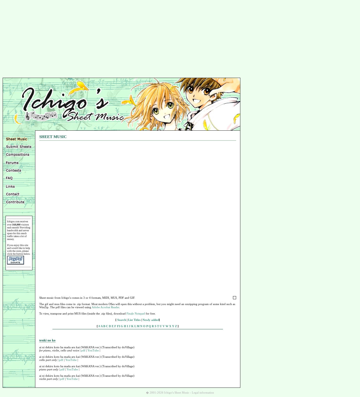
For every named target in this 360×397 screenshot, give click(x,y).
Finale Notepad (136, 313)
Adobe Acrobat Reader (105, 307)
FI (118, 326)
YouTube (93, 350)
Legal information (203, 392)
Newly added (151, 319)
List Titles (134, 319)
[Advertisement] (180, 39)
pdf (83, 350)
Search (121, 319)
